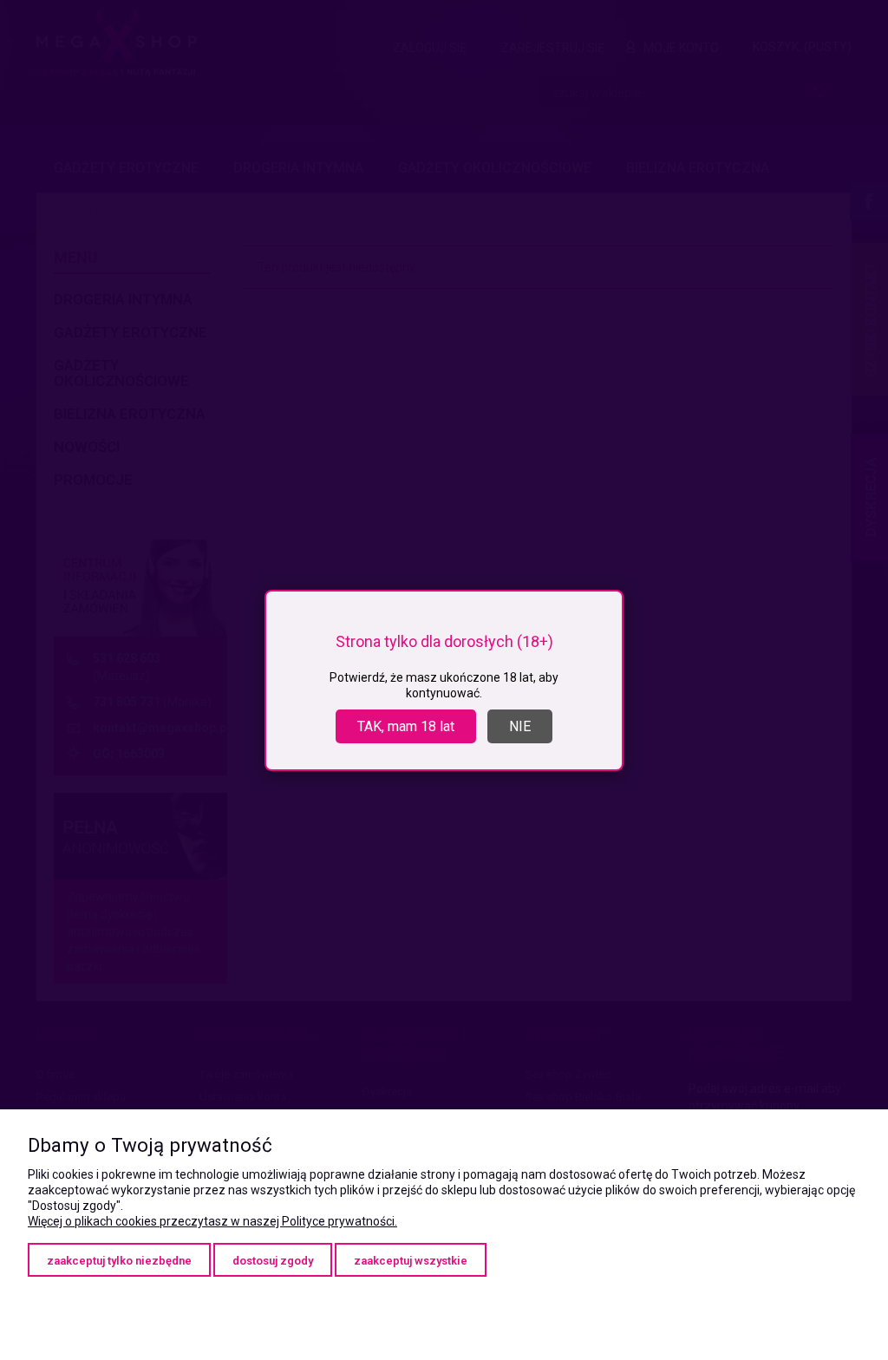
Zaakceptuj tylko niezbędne (119, 1260)
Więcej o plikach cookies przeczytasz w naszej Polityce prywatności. (212, 1221)
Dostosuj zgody (272, 1260)
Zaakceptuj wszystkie (410, 1260)
